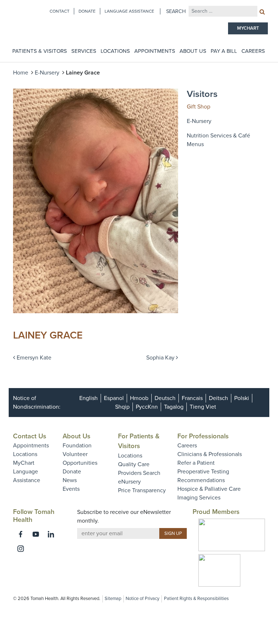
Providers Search (139, 473)
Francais (192, 398)
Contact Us (29, 436)
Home (20, 72)
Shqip (122, 406)
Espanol (114, 398)
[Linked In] (51, 534)
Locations (115, 51)
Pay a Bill (224, 51)
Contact (60, 11)
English (88, 398)
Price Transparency (142, 490)
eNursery (129, 481)
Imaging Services (198, 497)
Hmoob (139, 398)
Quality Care (133, 464)
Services (83, 51)
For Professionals (203, 436)
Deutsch (165, 398)
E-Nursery (47, 72)
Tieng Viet (203, 406)
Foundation (77, 445)
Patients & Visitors (39, 51)
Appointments (154, 51)
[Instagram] (20, 548)
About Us (193, 51)
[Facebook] (20, 534)
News (70, 480)
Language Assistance (129, 11)
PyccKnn (147, 406)
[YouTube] (35, 534)
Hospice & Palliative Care (209, 489)
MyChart (23, 463)
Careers (253, 51)
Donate (87, 11)
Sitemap (113, 598)
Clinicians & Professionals (209, 454)
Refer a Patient (196, 463)
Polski (241, 398)
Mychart (248, 28)
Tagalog (174, 406)
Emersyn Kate (33, 357)
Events (71, 489)
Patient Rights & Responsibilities (196, 598)
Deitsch (218, 398)
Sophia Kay (161, 357)
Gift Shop (198, 106)
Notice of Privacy (142, 598)
